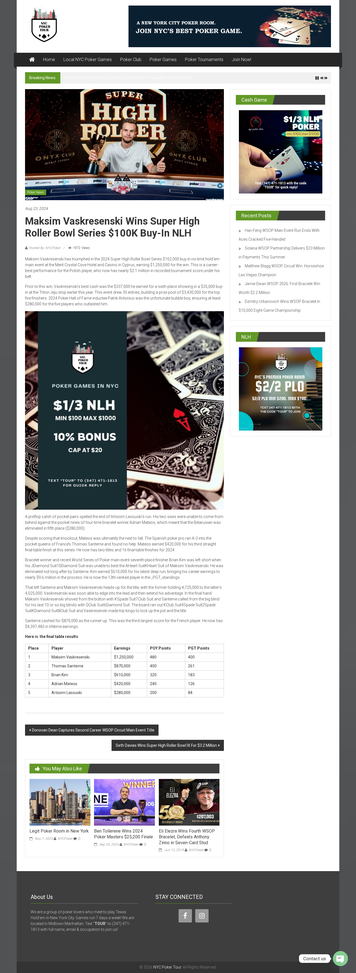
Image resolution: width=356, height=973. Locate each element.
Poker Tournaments (204, 59)
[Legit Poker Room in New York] (59, 802)
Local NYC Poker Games (87, 59)
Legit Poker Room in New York (59, 831)
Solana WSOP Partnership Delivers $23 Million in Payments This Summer (127, 78)
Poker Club (130, 59)
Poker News (35, 192)
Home (49, 59)
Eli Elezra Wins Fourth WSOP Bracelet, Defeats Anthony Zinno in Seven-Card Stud (187, 836)
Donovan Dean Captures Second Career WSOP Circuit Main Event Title (93, 730)
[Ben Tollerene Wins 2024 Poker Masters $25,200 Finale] (124, 802)
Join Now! (241, 59)
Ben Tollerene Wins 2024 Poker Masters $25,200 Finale (123, 833)
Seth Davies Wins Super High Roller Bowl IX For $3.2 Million (166, 745)
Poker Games (163, 59)
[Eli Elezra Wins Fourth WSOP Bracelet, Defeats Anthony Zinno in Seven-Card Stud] (189, 802)
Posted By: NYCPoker (44, 248)
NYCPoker (65, 839)
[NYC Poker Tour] (32, 60)
